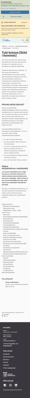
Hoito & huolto (7, 48)
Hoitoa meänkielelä (9, 233)
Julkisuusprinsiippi (9, 260)
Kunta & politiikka (7, 256)
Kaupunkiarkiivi (8, 262)
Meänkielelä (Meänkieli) (22, 46)
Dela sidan (6, 314)
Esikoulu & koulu (7, 204)
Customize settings (16, 16)
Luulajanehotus (8, 270)
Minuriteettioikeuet (8, 272)
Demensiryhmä (8, 219)
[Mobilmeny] (27, 40)
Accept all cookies (15, 12)
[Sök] (23, 40)
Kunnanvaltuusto (8, 266)
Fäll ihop (23, 22)
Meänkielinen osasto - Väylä (12, 210)
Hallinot (5, 258)
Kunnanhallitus (8, 264)
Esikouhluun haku (9, 208)
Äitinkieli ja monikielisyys (11, 206)
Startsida (4, 46)
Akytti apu (6, 214)
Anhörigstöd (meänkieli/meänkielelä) (15, 217)
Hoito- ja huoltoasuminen (11, 235)
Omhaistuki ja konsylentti (11, 248)
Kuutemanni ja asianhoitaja (12, 241)
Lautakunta (6, 268)
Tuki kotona (7, 250)
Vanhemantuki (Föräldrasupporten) (14, 254)
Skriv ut (5, 316)
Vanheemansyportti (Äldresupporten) (15, 252)
